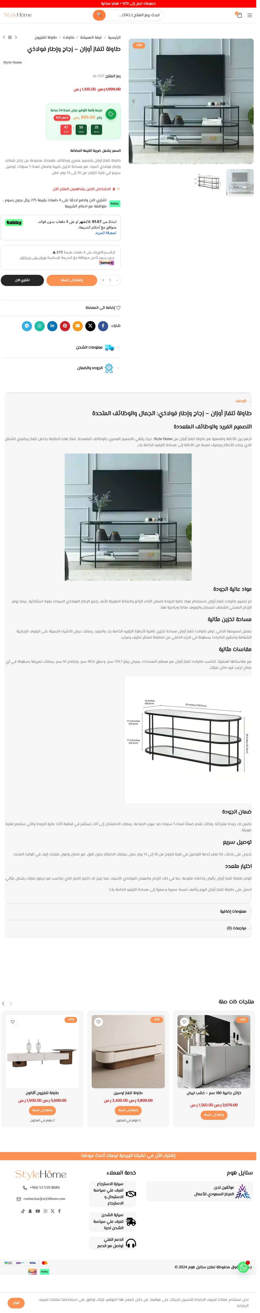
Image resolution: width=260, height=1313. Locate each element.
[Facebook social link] (103, 326)
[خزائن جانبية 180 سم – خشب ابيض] (214, 1051)
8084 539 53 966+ (45, 1188)
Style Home (12, 63)
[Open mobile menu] (250, 15)
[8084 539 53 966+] (24, 1187)
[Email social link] (78, 326)
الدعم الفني (113, 1240)
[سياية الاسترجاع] (131, 1194)
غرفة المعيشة (91, 38)
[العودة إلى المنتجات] (10, 38)
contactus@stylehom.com (44, 1199)
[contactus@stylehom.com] (19, 1199)
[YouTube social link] (38, 1211)
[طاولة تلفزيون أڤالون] (42, 1051)
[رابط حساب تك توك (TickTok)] (23, 1211)
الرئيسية (114, 38)
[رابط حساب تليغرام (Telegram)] (27, 326)
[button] (248, 101)
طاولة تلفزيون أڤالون (42, 1093)
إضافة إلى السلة (72, 280)
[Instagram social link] (45, 1211)
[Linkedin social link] (52, 326)
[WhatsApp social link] (40, 326)
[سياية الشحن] (131, 1222)
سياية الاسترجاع (110, 1184)
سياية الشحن (112, 1215)
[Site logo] (18, 15)
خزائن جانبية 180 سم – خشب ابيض (214, 1093)
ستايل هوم (197, 1267)
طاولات (68, 38)
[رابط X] (90, 326)
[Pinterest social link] (65, 326)
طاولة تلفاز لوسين (128, 1093)
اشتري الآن (22, 280)
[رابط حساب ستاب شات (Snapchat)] (30, 1211)
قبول (16, 1302)
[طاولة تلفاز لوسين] (128, 1051)
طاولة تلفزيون (46, 38)
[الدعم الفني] (131, 1243)
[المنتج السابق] (16, 38)
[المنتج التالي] (4, 38)
